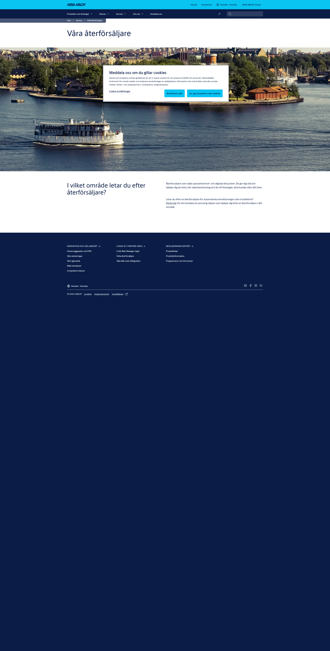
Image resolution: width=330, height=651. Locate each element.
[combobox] (245, 14)
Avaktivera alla (174, 93)
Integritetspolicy (161, 84)
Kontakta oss (156, 14)
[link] (194, 4)
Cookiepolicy (147, 84)
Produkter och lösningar (78, 14)
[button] (91, 14)
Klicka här (171, 203)
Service (119, 14)
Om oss (136, 14)
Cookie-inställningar (119, 91)
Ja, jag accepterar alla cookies (204, 93)
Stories (102, 14)
